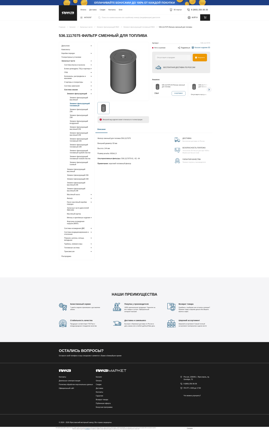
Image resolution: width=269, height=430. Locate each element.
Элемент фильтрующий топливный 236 (79, 140)
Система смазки (71, 90)
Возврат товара (102, 399)
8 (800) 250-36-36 (190, 384)
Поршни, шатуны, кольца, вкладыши (74, 239)
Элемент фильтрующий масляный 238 (79, 134)
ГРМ (66, 72)
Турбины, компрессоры (73, 244)
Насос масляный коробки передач (77, 203)
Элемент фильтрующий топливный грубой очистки (80, 152)
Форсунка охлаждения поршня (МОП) (75, 222)
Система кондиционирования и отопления (76, 233)
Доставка (93, 10)
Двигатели (65, 46)
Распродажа (66, 256)
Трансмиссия (69, 251)
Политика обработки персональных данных (76, 384)
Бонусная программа (104, 407)
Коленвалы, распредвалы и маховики (75, 77)
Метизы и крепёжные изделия (78, 218)
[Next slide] (209, 89)
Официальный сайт (66, 388)
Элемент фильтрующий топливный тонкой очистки (80, 157)
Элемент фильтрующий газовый (79, 163)
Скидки (102, 10)
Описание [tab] (101, 129)
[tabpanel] (154, 149)
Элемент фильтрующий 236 (79, 110)
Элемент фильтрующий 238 (79, 116)
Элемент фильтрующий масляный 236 (79, 128)
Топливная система (72, 248)
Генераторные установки (71, 57)
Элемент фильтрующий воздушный (79, 122)
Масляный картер (74, 214)
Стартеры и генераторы (73, 82)
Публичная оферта (103, 403)
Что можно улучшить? (192, 395)
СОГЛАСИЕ (87, 428)
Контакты (112, 10)
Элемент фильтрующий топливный (80, 105)
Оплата (83, 10)
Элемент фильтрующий (77, 94)
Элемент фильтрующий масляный (79, 99)
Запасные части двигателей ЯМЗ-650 (78, 209)
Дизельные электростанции (69, 381)
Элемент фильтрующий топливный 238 (79, 146)
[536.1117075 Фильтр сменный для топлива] (123, 71)
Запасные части (68, 61)
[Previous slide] (153, 89)
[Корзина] (205, 17)
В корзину (179, 93)
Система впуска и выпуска (74, 65)
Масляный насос (73, 194)
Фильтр (70, 198)
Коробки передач (68, 53)
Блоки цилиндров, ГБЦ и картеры (77, 69)
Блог (121, 10)
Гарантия (99, 396)
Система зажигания (72, 86)
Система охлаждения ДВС (74, 228)
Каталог (99, 377)
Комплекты (65, 49)
